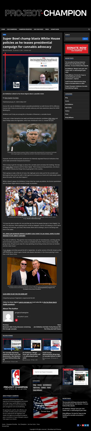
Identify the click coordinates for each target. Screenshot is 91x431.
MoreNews (51, 429)
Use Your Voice (38, 29)
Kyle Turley (53, 347)
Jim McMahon (27, 348)
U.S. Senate (7, 250)
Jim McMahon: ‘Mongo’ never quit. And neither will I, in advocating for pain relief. (31, 355)
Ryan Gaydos (8, 98)
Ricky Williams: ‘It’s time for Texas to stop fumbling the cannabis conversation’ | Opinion (75, 76)
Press (47, 29)
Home (3, 29)
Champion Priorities (25, 29)
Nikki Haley (51, 118)
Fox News (16, 98)
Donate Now (55, 29)
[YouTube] (83, 425)
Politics (9, 348)
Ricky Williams (55, 348)
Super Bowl (9, 167)
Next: (47, 327)
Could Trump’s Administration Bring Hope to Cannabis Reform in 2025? (52, 354)
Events (67, 101)
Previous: (17, 327)
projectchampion (8, 50)
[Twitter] (80, 425)
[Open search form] (89, 29)
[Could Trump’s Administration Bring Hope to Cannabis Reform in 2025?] (52, 344)
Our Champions (12, 29)
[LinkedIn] (85, 425)
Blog (5, 348)
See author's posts (22, 316)
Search (67, 35)
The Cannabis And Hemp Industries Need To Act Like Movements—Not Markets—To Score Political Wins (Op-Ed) (12, 356)
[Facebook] (78, 425)
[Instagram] (88, 425)
